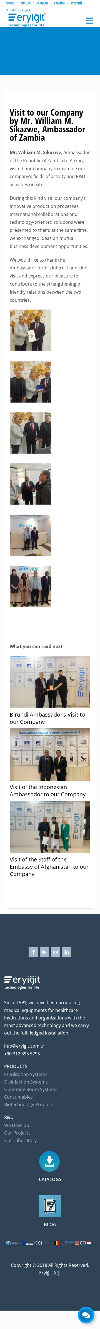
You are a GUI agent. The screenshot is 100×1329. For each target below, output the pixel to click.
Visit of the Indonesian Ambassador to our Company (48, 790)
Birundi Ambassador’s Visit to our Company (47, 718)
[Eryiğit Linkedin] (66, 952)
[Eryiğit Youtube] (44, 952)
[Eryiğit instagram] (55, 952)
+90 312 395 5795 (22, 1054)
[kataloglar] (50, 1161)
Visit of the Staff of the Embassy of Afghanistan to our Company (49, 867)
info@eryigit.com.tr (24, 1046)
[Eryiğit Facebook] (33, 952)
